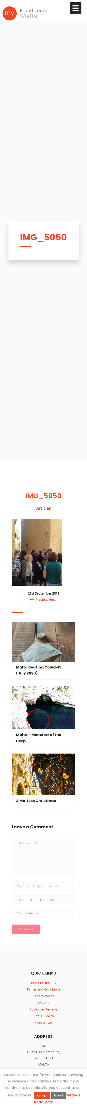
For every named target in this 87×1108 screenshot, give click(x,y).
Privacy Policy (43, 996)
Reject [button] (58, 1095)
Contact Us (43, 1022)
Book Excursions (43, 983)
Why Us (43, 1003)
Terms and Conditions (43, 989)
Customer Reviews (43, 1009)
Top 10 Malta (43, 1016)
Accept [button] (42, 1095)
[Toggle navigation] (75, 8)
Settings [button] (73, 1095)
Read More (43, 1102)
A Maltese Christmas (36, 800)
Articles (43, 508)
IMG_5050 (43, 237)
